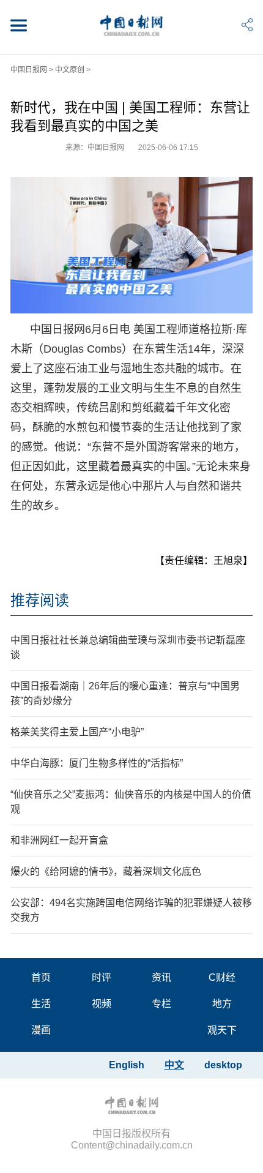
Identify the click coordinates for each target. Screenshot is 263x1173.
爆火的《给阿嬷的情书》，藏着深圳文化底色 (105, 871)
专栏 (161, 1004)
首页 (41, 977)
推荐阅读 (39, 600)
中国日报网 (28, 70)
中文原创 (69, 70)
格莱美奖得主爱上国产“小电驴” (77, 732)
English (126, 1065)
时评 (101, 977)
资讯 (161, 977)
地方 (222, 1004)
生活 (41, 1004)
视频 (101, 1004)
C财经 (222, 977)
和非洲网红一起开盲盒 (59, 840)
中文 (174, 1065)
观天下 (222, 1030)
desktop (223, 1065)
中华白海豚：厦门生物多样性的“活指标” (96, 763)
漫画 (41, 1030)
